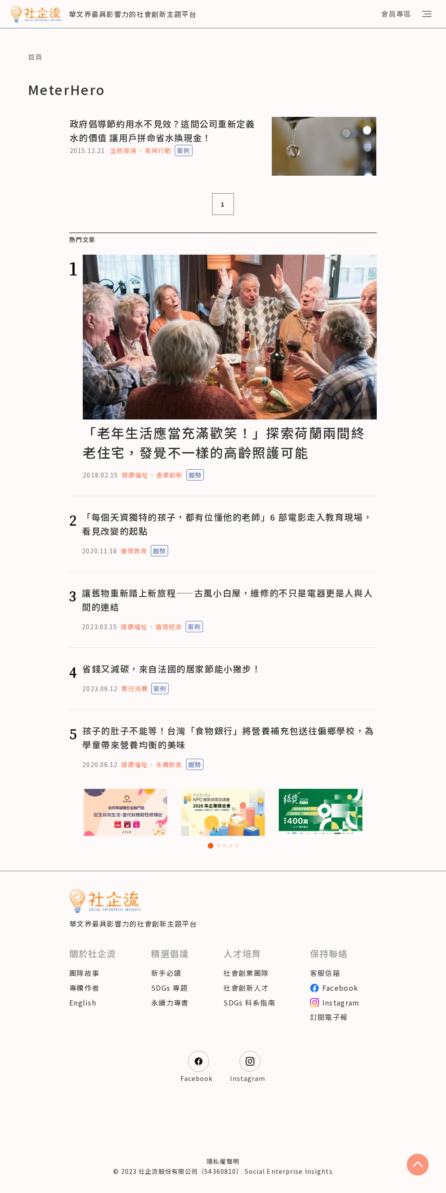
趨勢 (195, 474)
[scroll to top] (418, 1165)
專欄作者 (84, 987)
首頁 (35, 56)
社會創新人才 (246, 987)
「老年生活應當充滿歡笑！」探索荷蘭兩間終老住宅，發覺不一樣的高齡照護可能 (224, 442)
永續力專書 (170, 1002)
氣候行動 (158, 150)
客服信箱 (325, 973)
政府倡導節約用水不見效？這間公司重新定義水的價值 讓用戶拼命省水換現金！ (162, 130)
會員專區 (396, 13)
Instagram (341, 1002)
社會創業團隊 (246, 973)
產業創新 (169, 474)
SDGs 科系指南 (249, 1002)
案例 (183, 150)
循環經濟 (168, 626)
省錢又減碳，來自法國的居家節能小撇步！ (171, 668)
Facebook (340, 987)
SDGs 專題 (169, 987)
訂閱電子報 (329, 1017)
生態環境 (123, 150)
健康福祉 (135, 474)
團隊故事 (84, 973)
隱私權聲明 (223, 1161)
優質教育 (134, 550)
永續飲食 (169, 764)
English (82, 1002)
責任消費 (134, 688)
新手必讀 (166, 973)
